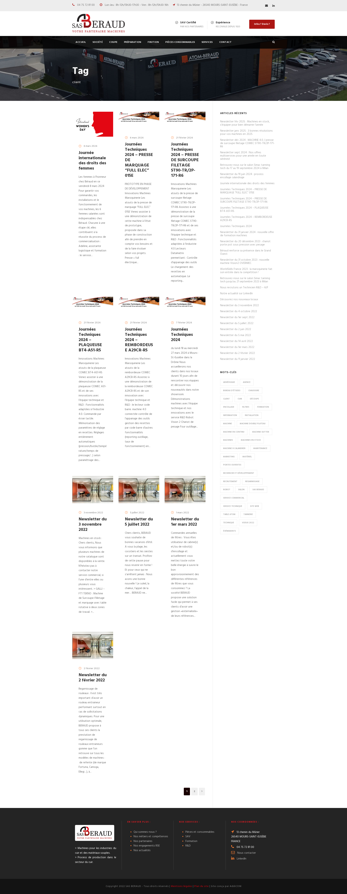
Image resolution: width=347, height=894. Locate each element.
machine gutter (260, 432)
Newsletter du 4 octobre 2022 (238, 311)
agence (246, 382)
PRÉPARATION (132, 42)
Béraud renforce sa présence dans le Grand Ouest (245, 252)
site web (254, 506)
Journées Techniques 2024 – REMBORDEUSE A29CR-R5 (246, 219)
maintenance (260, 448)
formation (263, 407)
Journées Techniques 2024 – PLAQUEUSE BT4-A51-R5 (90, 340)
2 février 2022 (92, 668)
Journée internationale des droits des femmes (92, 160)
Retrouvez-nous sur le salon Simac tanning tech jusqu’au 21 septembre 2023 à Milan (245, 280)
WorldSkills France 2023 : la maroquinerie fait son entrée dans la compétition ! (246, 271)
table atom (229, 514)
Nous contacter (246, 853)
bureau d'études (231, 390)
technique (228, 522)
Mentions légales (181, 886)
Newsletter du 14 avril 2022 (236, 341)
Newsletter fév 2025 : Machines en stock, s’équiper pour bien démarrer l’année (245, 123)
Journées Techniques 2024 (182, 334)
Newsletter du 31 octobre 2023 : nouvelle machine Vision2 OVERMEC (244, 261)
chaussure (253, 390)
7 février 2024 (184, 323)
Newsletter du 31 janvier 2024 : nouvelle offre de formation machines (247, 234)
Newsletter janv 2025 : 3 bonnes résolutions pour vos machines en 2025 (246, 132)
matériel (247, 456)
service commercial (233, 498)
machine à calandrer (234, 448)
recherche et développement (238, 473)
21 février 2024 (184, 138)
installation (251, 415)
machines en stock (251, 440)
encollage (228, 407)
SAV (187, 836)
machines (228, 440)
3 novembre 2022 (93, 513)
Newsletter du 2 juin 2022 (235, 329)
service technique (232, 506)
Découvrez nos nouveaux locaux (239, 299)
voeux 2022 (248, 522)
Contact (225, 42)
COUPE (113, 42)
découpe (254, 399)
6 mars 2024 (90, 146)
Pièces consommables (180, 42)
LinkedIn (241, 859)
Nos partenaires (143, 841)
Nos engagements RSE (147, 846)
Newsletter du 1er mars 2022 (185, 522)
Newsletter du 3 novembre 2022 (93, 524)
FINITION (153, 42)
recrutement (230, 481)
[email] (266, 6)
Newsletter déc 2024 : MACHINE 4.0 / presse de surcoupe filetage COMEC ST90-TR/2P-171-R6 (247, 143)
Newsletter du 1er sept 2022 (237, 317)
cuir (240, 399)
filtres (245, 407)
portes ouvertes (232, 465)
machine (227, 423)
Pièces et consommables (199, 832)
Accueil (81, 42)
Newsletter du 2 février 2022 (93, 678)
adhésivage (229, 382)
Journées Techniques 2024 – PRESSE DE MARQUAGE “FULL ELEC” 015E (243, 191)
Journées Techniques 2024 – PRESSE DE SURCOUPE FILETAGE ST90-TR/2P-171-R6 (185, 160)
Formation (191, 841)
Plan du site (201, 886)
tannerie (248, 514)
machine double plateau (252, 423)
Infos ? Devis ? (262, 24)
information (230, 415)
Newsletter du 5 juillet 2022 (139, 522)
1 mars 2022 (182, 513)
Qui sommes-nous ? (145, 832)
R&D (188, 846)
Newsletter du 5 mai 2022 (235, 335)
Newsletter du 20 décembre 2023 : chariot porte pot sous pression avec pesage (245, 243)
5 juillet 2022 (137, 513)
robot (226, 489)
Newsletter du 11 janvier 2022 (237, 359)
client (226, 399)
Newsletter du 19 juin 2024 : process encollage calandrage (242, 176)
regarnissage (252, 481)
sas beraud (258, 489)
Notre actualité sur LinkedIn (236, 293)
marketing (229, 456)
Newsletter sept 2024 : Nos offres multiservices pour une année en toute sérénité (243, 155)
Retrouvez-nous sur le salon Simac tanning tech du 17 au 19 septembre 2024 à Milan (245, 166)
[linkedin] (273, 6)
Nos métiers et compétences (151, 836)
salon (241, 489)
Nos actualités (142, 850)
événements (229, 531)
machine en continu (233, 432)
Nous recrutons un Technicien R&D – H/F (244, 287)
